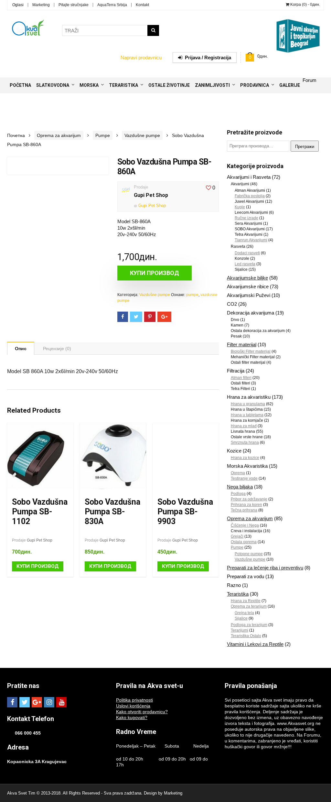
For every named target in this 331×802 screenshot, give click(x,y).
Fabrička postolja (250, 196)
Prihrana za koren (246, 504)
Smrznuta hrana (245, 442)
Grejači (237, 536)
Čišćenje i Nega (245, 525)
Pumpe (102, 135)
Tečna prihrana (244, 510)
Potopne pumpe (249, 554)
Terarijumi (239, 630)
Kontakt (142, 5)
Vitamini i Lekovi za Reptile (255, 644)
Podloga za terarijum (249, 625)
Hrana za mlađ (244, 426)
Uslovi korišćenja (133, 705)
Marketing (41, 5)
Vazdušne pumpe (142, 135)
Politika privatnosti (134, 700)
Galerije (289, 85)
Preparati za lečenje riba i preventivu (265, 567)
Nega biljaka (240, 486)
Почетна (16, 135)
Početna (20, 85)
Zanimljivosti (212, 85)
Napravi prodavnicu (141, 57)
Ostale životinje (169, 85)
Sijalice (241, 618)
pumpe (192, 294)
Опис (21, 348)
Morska (89, 85)
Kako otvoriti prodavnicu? (142, 711)
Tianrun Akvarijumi (251, 240)
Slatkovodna (52, 85)
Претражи (304, 146)
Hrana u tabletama (247, 415)
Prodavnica (254, 85)
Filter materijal (241, 344)
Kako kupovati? (131, 717)
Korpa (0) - (304, 4)
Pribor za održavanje (249, 499)
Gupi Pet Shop (151, 195)
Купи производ (154, 272)
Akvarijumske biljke (247, 278)
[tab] (20, 348)
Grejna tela (244, 613)
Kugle (240, 207)
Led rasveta (245, 264)
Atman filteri (241, 377)
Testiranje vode (244, 478)
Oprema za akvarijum (59, 135)
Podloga (238, 493)
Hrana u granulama (248, 404)
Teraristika (123, 85)
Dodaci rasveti (247, 253)
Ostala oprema (244, 542)
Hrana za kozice (245, 457)
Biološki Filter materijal (251, 351)
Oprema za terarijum (249, 606)
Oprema (238, 473)
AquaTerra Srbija (112, 5)
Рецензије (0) (57, 348)
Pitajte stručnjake (74, 5)
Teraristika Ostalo (246, 636)
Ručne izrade (246, 218)
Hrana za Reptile (246, 601)
